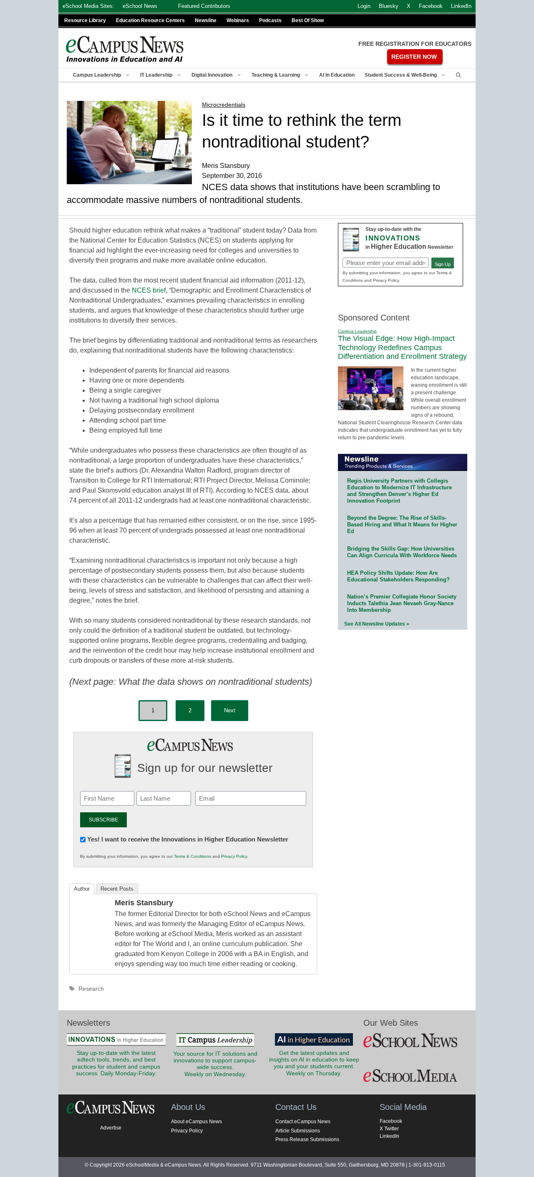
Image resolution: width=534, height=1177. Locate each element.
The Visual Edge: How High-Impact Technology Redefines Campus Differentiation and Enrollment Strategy (402, 347)
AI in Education (337, 75)
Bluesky (388, 6)
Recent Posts (117, 889)
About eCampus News (196, 1121)
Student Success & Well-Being (401, 75)
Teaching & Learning (276, 75)
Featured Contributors (204, 6)
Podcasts (270, 20)
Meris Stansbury (144, 903)
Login (364, 6)
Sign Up (443, 264)
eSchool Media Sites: (88, 6)
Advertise (110, 1128)
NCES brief (149, 290)
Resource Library (85, 20)
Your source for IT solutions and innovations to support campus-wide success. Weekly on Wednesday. (215, 1064)
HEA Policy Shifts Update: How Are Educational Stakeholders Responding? (398, 576)
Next (229, 710)
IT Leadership (156, 75)
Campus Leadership (97, 75)
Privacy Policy (234, 856)
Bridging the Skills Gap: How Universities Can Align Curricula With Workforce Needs (402, 552)
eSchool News (140, 6)
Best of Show (308, 20)
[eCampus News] (125, 49)
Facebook (391, 1121)
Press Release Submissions (307, 1139)
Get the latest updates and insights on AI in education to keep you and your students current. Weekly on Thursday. (314, 1063)
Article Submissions (297, 1131)
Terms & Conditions (192, 856)
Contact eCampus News (302, 1121)
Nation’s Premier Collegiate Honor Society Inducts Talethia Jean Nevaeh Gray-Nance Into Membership (401, 603)
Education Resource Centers (150, 20)
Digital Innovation (211, 75)
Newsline (206, 20)
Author (82, 889)
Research (91, 989)
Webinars (238, 20)
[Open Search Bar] (458, 75)
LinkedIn (389, 1136)
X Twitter (389, 1129)
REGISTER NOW (414, 56)
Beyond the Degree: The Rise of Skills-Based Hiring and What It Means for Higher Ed (402, 524)
